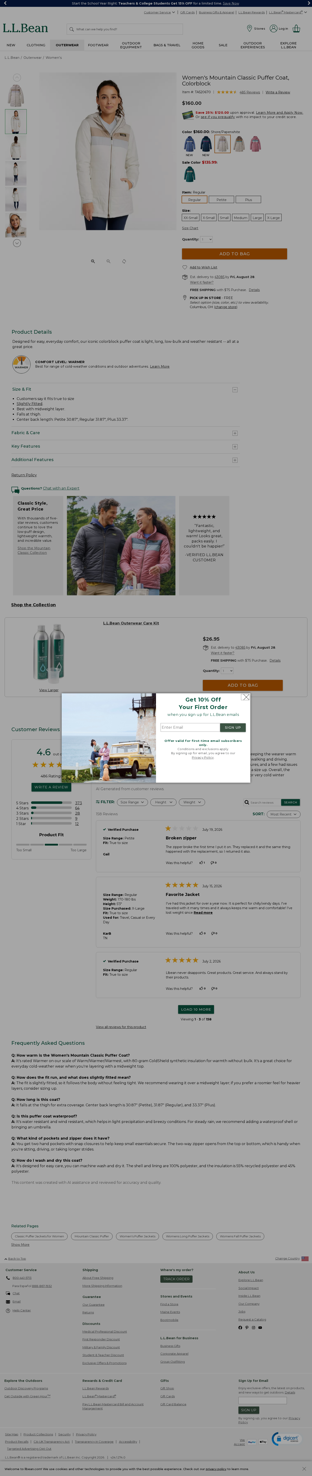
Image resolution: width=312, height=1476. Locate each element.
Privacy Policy (203, 757)
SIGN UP (233, 727)
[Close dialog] (245, 697)
